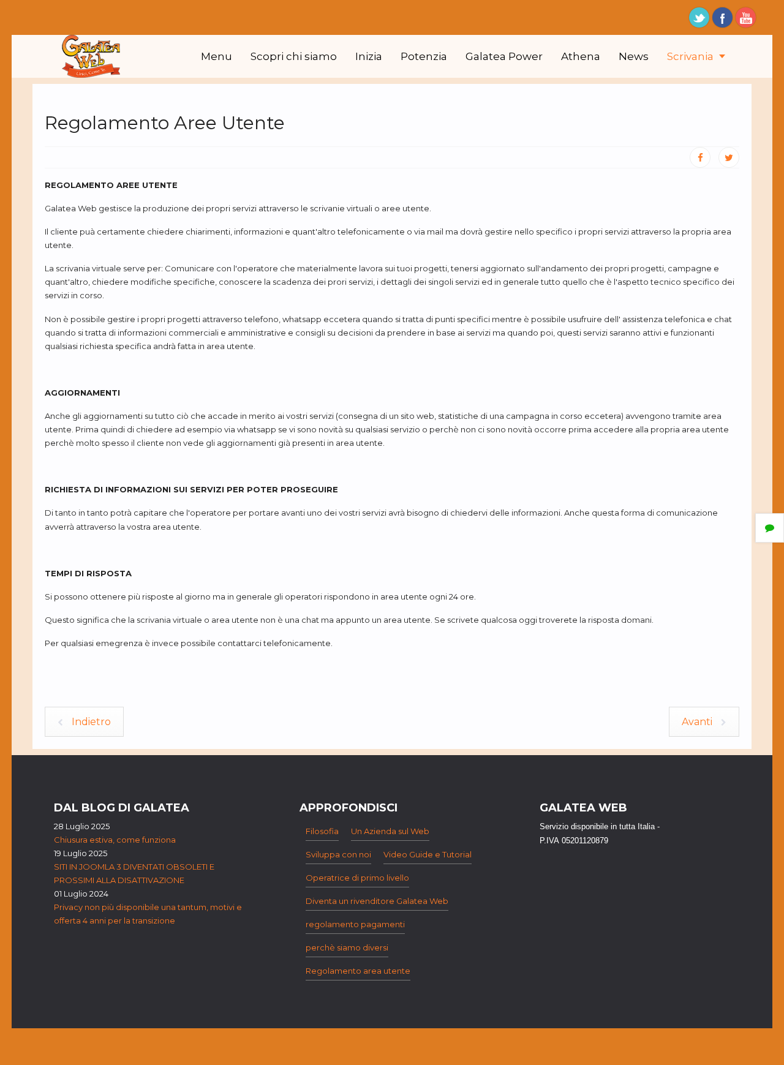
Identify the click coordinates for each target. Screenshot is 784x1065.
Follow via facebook (722, 17)
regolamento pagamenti (355, 924)
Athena (580, 56)
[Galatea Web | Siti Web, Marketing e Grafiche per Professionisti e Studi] (91, 56)
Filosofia (322, 831)
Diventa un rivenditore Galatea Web (377, 901)
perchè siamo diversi (347, 947)
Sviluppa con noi (338, 854)
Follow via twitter (699, 17)
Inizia (368, 56)
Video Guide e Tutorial (427, 854)
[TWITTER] (728, 157)
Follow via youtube (746, 17)
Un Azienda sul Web (390, 831)
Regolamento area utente (358, 971)
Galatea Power (504, 56)
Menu (216, 56)
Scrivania (691, 56)
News (634, 56)
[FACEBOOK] (700, 157)
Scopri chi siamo (294, 56)
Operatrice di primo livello (357, 877)
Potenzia (424, 56)
